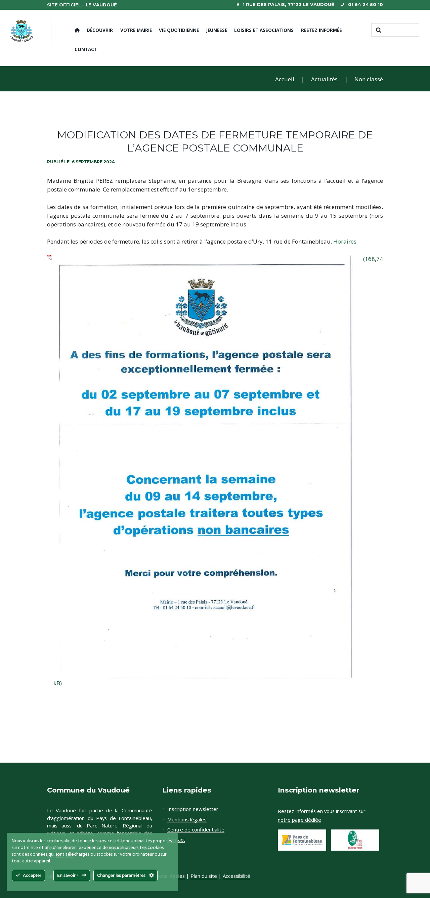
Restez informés (321, 30)
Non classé (368, 79)
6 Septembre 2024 (93, 161)
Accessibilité (236, 876)
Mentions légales (187, 819)
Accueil (284, 79)
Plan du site (203, 876)
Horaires (344, 241)
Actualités (324, 79)
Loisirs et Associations (264, 30)
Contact (86, 49)
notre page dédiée (299, 819)
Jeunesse (216, 30)
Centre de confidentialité (195, 829)
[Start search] (378, 30)
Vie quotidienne (179, 30)
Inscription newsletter (192, 809)
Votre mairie (136, 30)
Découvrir (100, 30)
